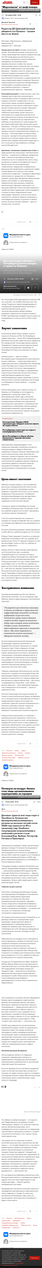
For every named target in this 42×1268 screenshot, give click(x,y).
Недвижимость (26, 1225)
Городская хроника (7, 760)
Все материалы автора (9, 24)
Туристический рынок (9, 753)
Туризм (23, 751)
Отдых (16, 751)
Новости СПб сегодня (8, 758)
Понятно (34, 1258)
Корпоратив (16, 1221)
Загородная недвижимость (10, 1225)
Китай (20, 753)
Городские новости (23, 758)
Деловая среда (6, 1221)
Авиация (27, 753)
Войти (34, 2)
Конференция (6, 1228)
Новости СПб (19, 755)
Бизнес (35, 1225)
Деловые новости (7, 755)
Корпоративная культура (10, 1223)
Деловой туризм (19, 1218)
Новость (9, 751)
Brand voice (16, 1228)
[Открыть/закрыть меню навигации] (24, 2)
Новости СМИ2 (7, 249)
